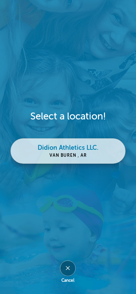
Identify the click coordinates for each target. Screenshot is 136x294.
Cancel (67, 280)
